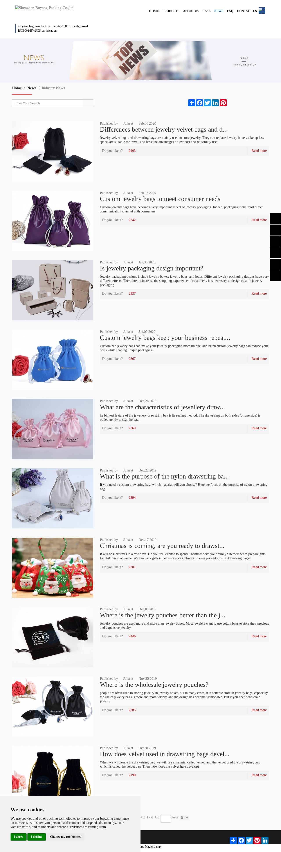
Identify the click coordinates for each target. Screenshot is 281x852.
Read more (259, 150)
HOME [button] (154, 11)
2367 (132, 359)
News (31, 88)
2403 (132, 150)
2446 (132, 636)
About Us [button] (191, 11)
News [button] (218, 11)
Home (17, 88)
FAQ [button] (230, 11)
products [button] (170, 11)
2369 (132, 428)
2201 (132, 567)
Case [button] (206, 11)
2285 (132, 710)
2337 (132, 293)
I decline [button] (36, 836)
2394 (132, 497)
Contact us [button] (247, 11)
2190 (132, 775)
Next (141, 817)
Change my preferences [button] (65, 836)
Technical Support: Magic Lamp (141, 846)
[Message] (230, 102)
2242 (132, 220)
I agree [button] (18, 836)
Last (150, 817)
